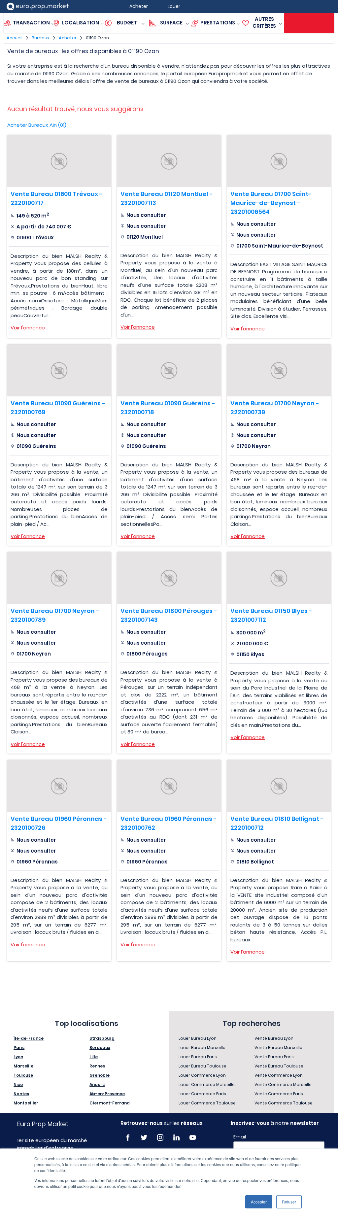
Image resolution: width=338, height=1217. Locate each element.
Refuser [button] (289, 1201)
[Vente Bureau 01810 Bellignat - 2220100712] (279, 786)
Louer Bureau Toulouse (202, 1066)
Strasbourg (102, 1038)
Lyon (18, 1057)
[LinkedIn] (176, 1137)
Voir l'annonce (28, 327)
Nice (18, 1084)
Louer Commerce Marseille (207, 1084)
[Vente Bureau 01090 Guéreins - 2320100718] (169, 370)
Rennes (97, 1066)
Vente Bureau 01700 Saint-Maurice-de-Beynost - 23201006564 (271, 203)
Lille (93, 1057)
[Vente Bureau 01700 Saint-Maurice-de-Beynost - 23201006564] (279, 161)
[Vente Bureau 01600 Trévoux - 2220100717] (59, 161)
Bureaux (41, 38)
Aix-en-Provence (107, 1094)
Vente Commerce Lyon (278, 1075)
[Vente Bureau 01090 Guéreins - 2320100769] (59, 370)
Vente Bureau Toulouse (278, 1066)
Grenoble (99, 1075)
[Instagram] (160, 1137)
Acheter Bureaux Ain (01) (36, 124)
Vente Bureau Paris (274, 1057)
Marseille (23, 1066)
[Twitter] (144, 1137)
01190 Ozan (97, 38)
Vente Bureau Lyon (273, 1038)
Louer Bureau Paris (198, 1057)
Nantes (21, 1094)
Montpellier (26, 1103)
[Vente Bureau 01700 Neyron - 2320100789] (59, 578)
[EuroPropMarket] (38, 6)
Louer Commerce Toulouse (207, 1103)
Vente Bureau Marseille (278, 1047)
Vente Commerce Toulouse (283, 1103)
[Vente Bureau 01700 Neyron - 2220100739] (279, 370)
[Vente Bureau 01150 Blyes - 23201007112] (279, 578)
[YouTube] (192, 1137)
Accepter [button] (259, 1201)
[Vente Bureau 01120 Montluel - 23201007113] (169, 161)
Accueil (14, 38)
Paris (19, 1047)
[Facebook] (127, 1137)
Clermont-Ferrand (109, 1103)
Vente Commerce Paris (278, 1094)
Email (239, 1136)
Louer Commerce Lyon (202, 1075)
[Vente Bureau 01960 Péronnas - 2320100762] (169, 786)
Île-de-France (29, 1038)
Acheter (68, 38)
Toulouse (23, 1075)
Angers (97, 1084)
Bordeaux (99, 1047)
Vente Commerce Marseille (283, 1084)
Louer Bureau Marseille (202, 1047)
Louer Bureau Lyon (198, 1038)
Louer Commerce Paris (202, 1094)
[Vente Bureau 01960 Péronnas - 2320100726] (59, 786)
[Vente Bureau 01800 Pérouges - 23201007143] (169, 578)
